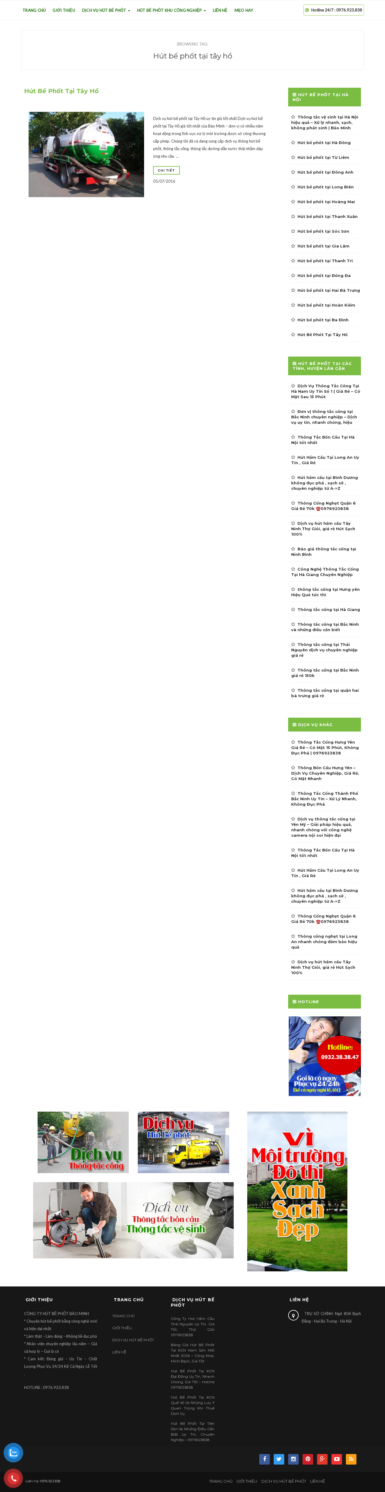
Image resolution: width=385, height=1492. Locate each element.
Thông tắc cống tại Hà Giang (328, 609)
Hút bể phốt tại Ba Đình (323, 319)
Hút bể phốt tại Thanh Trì (325, 260)
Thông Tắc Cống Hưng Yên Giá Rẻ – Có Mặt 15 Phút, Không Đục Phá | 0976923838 (325, 747)
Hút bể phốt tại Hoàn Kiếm (326, 305)
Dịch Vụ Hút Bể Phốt (104, 10)
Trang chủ (34, 10)
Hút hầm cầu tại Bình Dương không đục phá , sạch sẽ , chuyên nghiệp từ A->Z (324, 483)
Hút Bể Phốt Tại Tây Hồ (61, 91)
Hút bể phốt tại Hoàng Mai (326, 201)
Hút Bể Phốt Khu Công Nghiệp (170, 10)
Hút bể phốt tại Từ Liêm (323, 157)
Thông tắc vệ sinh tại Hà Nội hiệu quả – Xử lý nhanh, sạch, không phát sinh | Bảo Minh (324, 122)
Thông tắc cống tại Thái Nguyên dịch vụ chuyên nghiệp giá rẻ (324, 650)
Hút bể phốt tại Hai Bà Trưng (328, 290)
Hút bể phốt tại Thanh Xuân (327, 216)
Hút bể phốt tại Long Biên (325, 186)
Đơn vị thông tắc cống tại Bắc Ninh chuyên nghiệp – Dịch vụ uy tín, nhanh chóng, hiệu (324, 417)
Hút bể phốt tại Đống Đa (324, 275)
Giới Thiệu (64, 10)
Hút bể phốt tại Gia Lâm (323, 246)
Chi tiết (166, 170)
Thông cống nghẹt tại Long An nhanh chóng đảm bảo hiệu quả (324, 941)
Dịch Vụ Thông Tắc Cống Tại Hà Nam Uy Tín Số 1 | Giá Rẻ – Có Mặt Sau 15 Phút (325, 391)
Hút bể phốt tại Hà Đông (324, 142)
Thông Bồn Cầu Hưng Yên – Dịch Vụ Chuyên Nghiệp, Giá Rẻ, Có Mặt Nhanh (325, 773)
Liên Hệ (220, 10)
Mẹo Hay (244, 10)
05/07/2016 (164, 181)
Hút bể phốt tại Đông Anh (325, 172)
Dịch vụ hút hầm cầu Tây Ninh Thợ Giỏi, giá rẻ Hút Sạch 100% (323, 529)
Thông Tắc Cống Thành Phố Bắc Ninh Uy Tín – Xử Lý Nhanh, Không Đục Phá (324, 799)
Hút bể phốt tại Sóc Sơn (323, 231)
